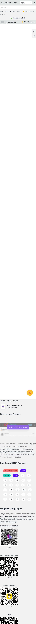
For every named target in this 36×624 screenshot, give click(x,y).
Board (3, 401)
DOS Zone (8, 3)
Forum (12, 11)
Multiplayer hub (19, 18)
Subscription (29, 11)
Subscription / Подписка (9, 526)
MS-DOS (15, 401)
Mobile (7, 475)
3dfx (23, 471)
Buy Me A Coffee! (9, 585)
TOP (15, 475)
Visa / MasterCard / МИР (9, 555)
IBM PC (9, 401)
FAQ (18, 11)
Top (6, 11)
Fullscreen (12, 22)
